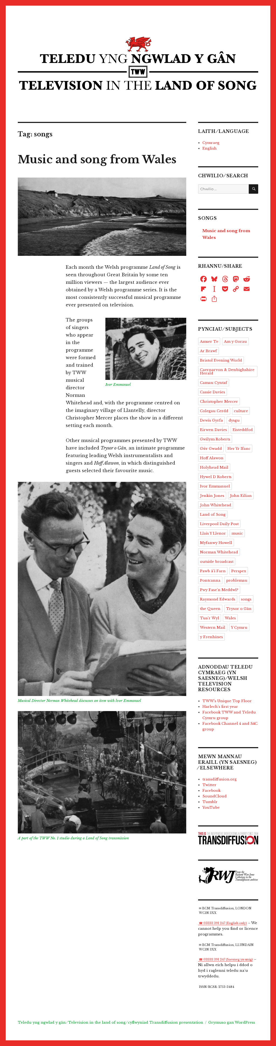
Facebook (211, 790)
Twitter (209, 785)
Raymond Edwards (217, 599)
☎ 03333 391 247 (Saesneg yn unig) (226, 959)
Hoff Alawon (211, 458)
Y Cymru (239, 627)
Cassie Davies (212, 392)
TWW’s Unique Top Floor (227, 701)
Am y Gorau (235, 341)
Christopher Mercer (219, 401)
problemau (236, 580)
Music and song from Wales (97, 159)
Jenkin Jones (212, 495)
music (237, 533)
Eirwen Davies (213, 429)
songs (246, 599)
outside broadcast (216, 561)
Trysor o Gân (238, 608)
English (209, 148)
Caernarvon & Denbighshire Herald (227, 371)
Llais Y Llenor (213, 533)
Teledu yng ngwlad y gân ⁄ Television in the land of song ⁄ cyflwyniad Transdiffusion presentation (110, 1022)
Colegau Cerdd (214, 411)
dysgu (234, 420)
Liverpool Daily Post (219, 524)
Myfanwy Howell (216, 542)
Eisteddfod (243, 429)
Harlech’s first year (220, 706)
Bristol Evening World (221, 360)
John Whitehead (215, 505)
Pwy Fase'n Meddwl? (219, 590)
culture (241, 411)
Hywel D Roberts (216, 477)
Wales (230, 618)
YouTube (211, 807)
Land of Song (213, 514)
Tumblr (210, 802)
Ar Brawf (208, 351)
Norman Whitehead (219, 552)
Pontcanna (210, 580)
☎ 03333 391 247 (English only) (223, 923)
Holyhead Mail (214, 467)
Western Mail (212, 627)
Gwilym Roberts (215, 439)
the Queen (210, 608)
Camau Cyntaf (213, 382)
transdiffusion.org (219, 779)
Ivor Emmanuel (215, 486)
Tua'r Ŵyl (209, 618)
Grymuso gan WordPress (231, 1022)
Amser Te (209, 341)
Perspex (238, 571)
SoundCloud (214, 796)
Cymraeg (210, 142)
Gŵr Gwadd (211, 448)
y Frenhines (211, 637)
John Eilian (241, 495)
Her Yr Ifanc (238, 448)
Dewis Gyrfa (211, 420)
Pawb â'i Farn (213, 571)
